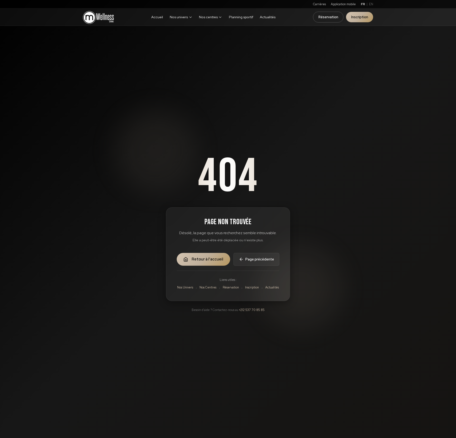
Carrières (319, 4)
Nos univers (179, 17)
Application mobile (343, 4)
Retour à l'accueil (207, 259)
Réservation (328, 17)
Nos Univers (185, 287)
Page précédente (259, 259)
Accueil (157, 17)
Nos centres (208, 17)
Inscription (359, 17)
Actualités (268, 17)
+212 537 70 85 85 (252, 310)
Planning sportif (241, 17)
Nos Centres (208, 287)
